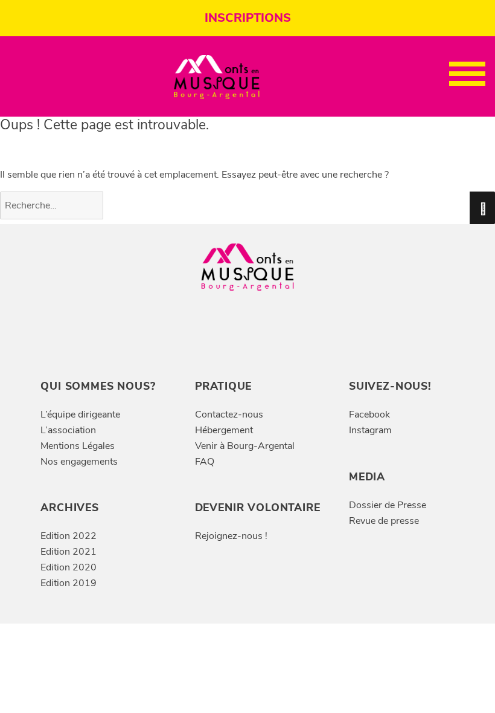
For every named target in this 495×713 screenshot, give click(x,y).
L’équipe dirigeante (80, 414)
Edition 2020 (68, 567)
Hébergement (224, 430)
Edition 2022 (68, 536)
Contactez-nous (229, 414)
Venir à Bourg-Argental (245, 446)
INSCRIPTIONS (248, 18)
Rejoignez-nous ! (231, 536)
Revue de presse (384, 520)
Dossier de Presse (387, 505)
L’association (68, 430)
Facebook (369, 414)
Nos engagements (79, 461)
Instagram (370, 430)
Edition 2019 (68, 583)
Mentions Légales (77, 446)
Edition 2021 (68, 551)
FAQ (204, 461)
